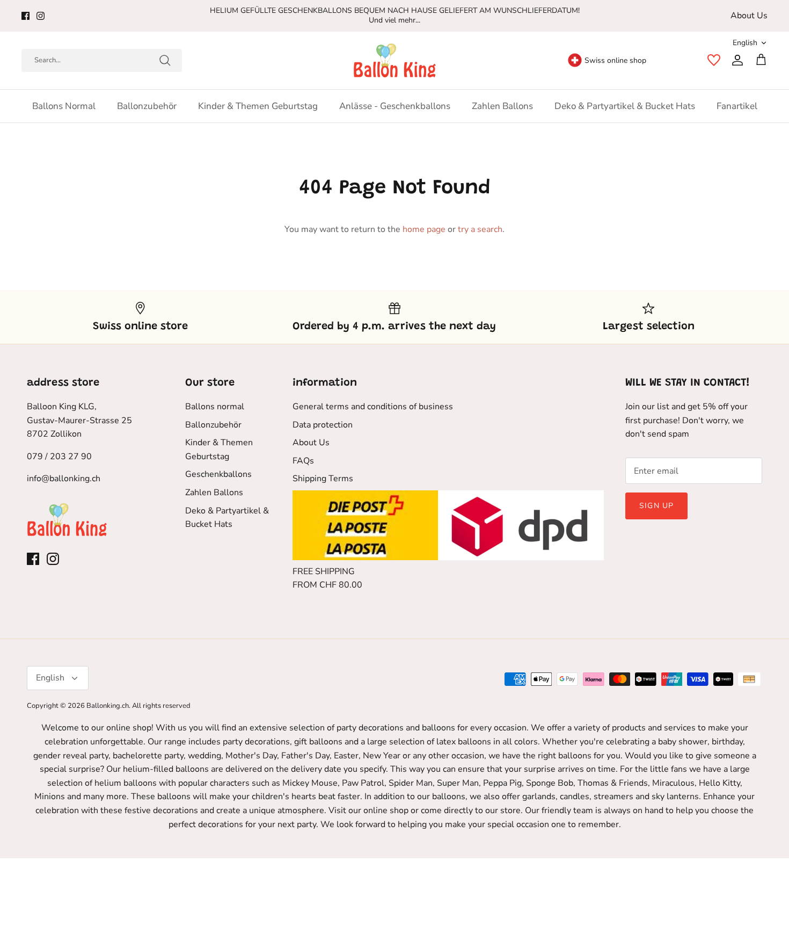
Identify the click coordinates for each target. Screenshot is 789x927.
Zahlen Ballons (502, 106)
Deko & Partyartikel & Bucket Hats (624, 106)
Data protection (323, 425)
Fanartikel (737, 106)
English (745, 43)
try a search (480, 229)
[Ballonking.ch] (394, 60)
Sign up (656, 506)
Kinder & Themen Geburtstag (258, 106)
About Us (749, 15)
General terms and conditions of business (373, 406)
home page (424, 229)
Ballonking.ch (107, 706)
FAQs (303, 461)
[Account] (735, 60)
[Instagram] (40, 16)
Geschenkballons (218, 474)
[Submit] (164, 60)
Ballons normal (64, 106)
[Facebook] (25, 16)
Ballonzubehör (147, 106)
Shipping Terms (323, 478)
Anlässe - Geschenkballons (394, 106)
